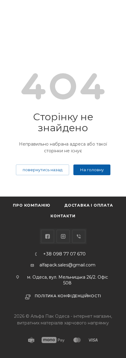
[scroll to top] (96, 173)
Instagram (63, 236)
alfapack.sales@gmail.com (67, 265)
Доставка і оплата (88, 205)
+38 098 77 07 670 (64, 254)
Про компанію (31, 205)
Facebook (47, 236)
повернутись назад (42, 169)
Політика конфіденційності (68, 296)
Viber (78, 236)
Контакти (62, 216)
